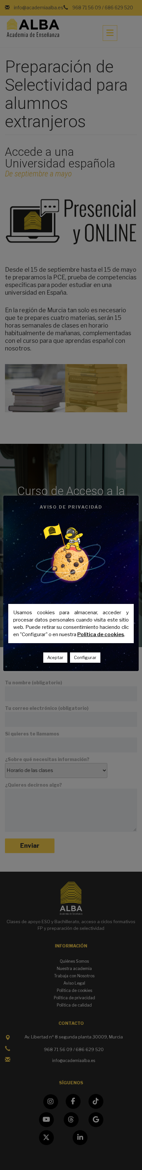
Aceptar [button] (55, 657)
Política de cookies (100, 634)
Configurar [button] (85, 657)
